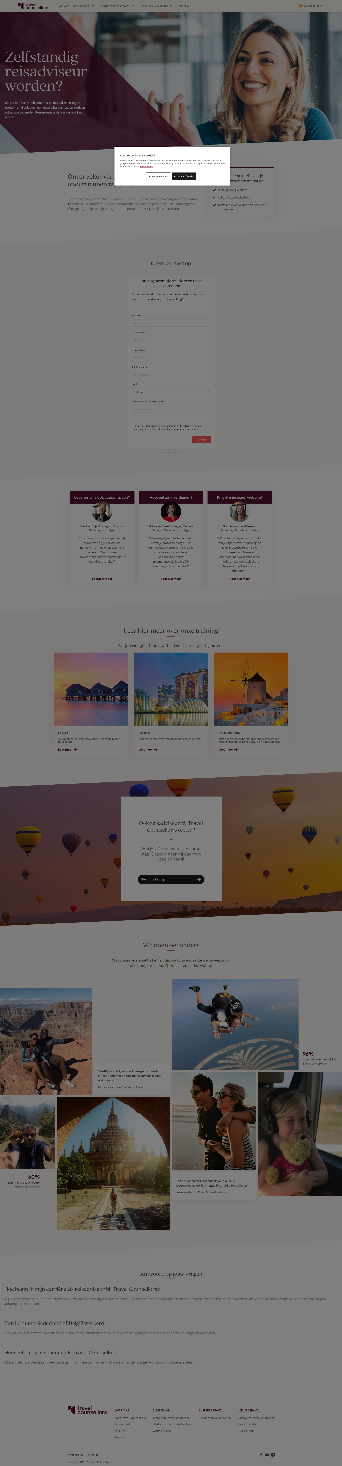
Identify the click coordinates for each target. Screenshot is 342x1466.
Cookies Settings (158, 176)
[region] (172, 166)
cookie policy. (146, 166)
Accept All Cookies (184, 176)
